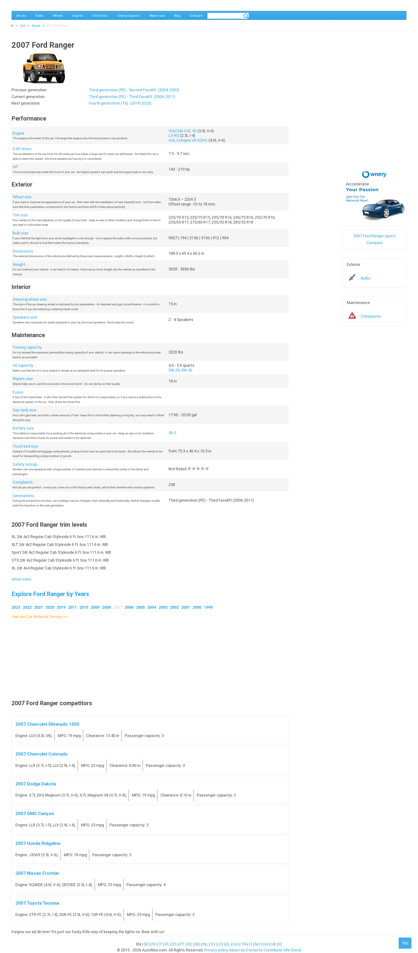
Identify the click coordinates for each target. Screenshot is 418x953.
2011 (72, 607)
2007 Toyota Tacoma (37, 903)
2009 (95, 607)
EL (228, 944)
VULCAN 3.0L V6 (183, 131)
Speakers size (25, 317)
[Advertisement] (142, 650)
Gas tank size (24, 410)
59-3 (172, 433)
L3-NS (174, 135)
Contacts (254, 950)
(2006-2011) (132, 96)
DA (265, 944)
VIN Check (292, 950)
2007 (117, 607)
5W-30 (186, 370)
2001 (185, 607)
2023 (16, 607)
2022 (27, 607)
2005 (140, 607)
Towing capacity (27, 347)
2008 (106, 607)
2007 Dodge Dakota (35, 784)
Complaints (23, 482)
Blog (177, 15)
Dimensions (23, 251)
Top (405, 943)
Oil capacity (23, 365)
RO (189, 944)
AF (11, 25)
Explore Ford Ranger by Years (50, 594)
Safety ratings (25, 464)
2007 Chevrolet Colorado (41, 754)
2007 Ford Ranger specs (374, 236)
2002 (174, 607)
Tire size (20, 215)
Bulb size (20, 233)
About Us (237, 950)
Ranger (36, 25)
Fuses (18, 392)
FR (153, 944)
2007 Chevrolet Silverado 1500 (47, 724)
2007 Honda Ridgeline (37, 843)
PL (167, 944)
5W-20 (174, 370)
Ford (22, 25)
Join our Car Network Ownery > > (40, 616)
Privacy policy (216, 950)
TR (243, 944)
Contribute (272, 950)
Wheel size (22, 197)
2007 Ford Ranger (57, 25)
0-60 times (100, 15)
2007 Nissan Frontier (37, 873)
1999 (208, 607)
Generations (23, 495)
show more (21, 579)
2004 (151, 607)
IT (160, 944)
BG (197, 944)
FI (250, 944)
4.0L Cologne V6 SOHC (188, 140)
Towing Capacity (128, 15)
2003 (163, 607)
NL (205, 944)
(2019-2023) (120, 103)
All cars (21, 15)
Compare (196, 15)
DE (146, 944)
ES (174, 944)
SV (213, 944)
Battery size (23, 428)
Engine (18, 133)
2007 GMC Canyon (34, 813)
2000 (197, 607)
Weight (19, 264)
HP (15, 167)
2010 (83, 607)
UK (273, 944)
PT (182, 944)
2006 (129, 607)
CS (220, 944)
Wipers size (157, 15)
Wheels (58, 15)
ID (280, 944)
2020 (50, 607)
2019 (61, 607)
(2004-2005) (134, 90)
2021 (38, 607)
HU (235, 944)
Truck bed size (25, 446)
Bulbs (40, 15)
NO (257, 944)
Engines (77, 15)
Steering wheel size (30, 299)
